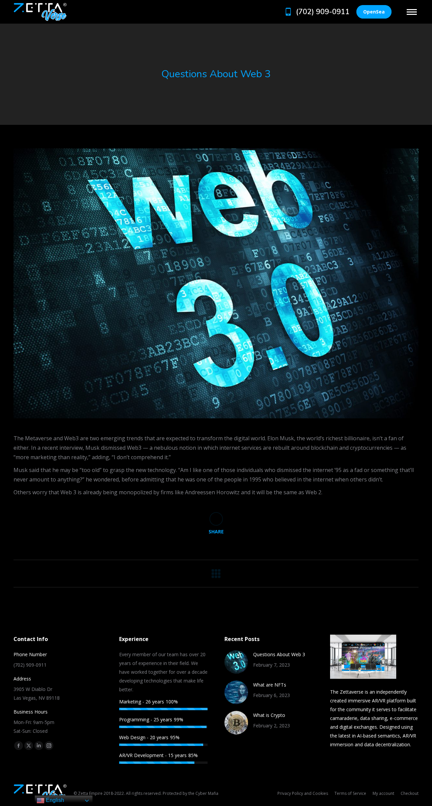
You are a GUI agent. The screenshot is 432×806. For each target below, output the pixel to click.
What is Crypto (269, 715)
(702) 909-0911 (323, 11)
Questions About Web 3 (279, 654)
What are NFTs (269, 685)
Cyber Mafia (206, 793)
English (54, 800)
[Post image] (236, 662)
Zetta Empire (90, 793)
